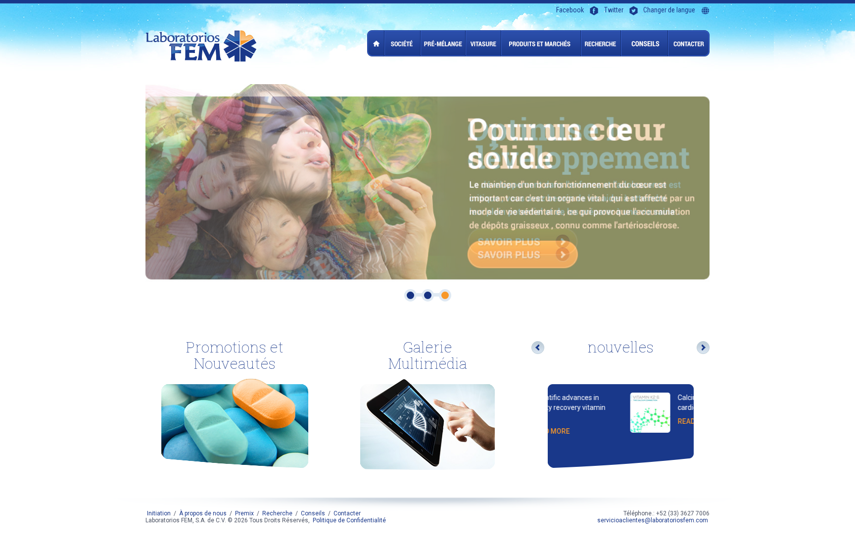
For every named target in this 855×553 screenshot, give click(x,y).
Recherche (601, 43)
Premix (443, 43)
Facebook (570, 10)
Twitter (613, 10)
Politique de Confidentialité (349, 520)
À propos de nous (402, 43)
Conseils (644, 43)
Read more (626, 421)
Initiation (375, 43)
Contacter (689, 43)
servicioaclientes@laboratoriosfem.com (652, 520)
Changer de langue (669, 10)
